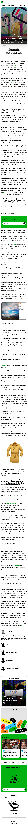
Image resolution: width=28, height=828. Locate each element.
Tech (14, 34)
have (14, 244)
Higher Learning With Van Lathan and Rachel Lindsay (10, 755)
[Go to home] (2, 2)
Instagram (13, 821)
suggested (12, 82)
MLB (24, 5)
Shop (23, 762)
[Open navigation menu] (26, 2)
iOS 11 (15, 65)
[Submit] (24, 223)
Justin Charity (10, 52)
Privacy (9, 819)
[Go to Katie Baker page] (4, 703)
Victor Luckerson (18, 53)
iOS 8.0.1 (3, 365)
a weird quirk (20, 204)
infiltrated (22, 59)
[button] (14, 2)
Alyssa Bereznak (16, 52)
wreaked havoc (4, 76)
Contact (5, 762)
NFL (20, 5)
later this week (6, 192)
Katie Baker (9, 702)
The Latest (3, 5)
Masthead (14, 762)
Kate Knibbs (12, 53)
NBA (17, 5)
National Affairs (8, 750)
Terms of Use (5, 819)
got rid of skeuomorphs (12, 503)
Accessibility (23, 819)
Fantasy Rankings (11, 5)
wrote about (11, 471)
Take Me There (14, 813)
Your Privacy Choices (16, 819)
